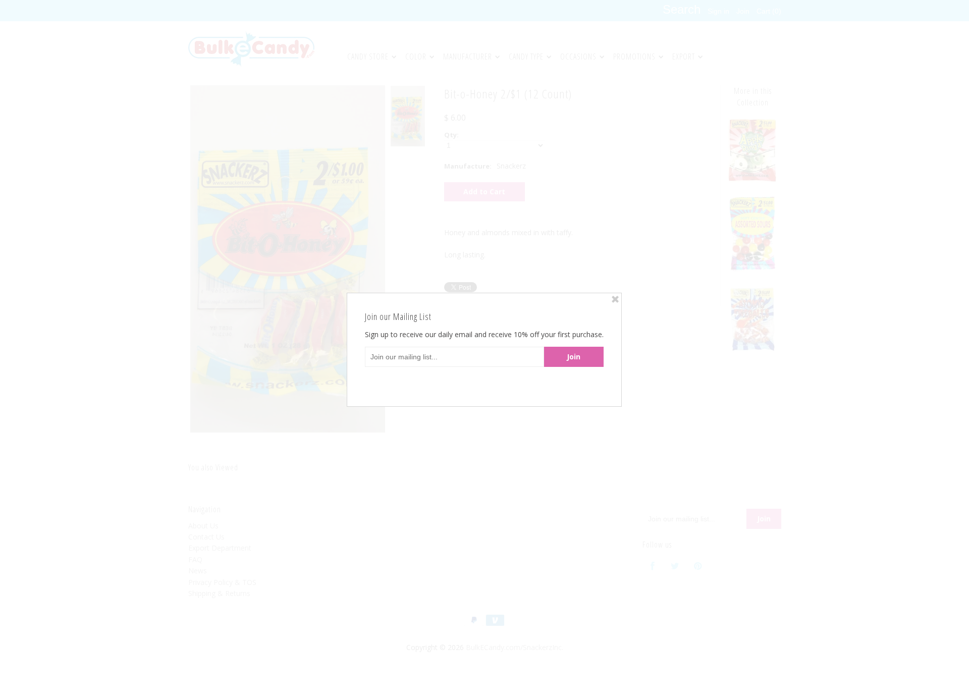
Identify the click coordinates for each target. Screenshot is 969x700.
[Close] (615, 299)
